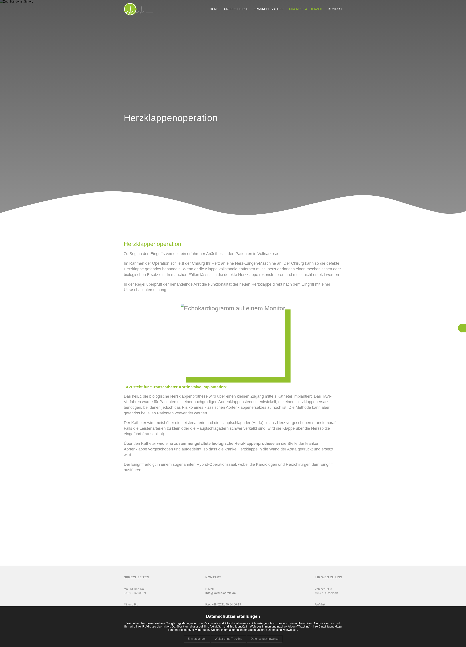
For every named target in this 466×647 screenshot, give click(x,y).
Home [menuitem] (214, 9)
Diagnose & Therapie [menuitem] (306, 9)
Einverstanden (197, 638)
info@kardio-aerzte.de (220, 593)
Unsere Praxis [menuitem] (236, 9)
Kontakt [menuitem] (335, 9)
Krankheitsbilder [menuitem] (269, 9)
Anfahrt (320, 604)
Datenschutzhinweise (265, 638)
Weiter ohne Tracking (228, 638)
